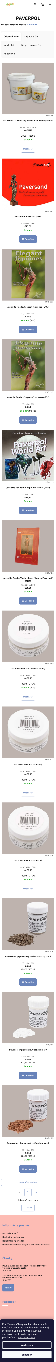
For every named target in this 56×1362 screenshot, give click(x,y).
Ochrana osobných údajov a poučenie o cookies (26, 1244)
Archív (8, 1287)
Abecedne (9, 53)
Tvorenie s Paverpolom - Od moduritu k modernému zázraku (22, 1276)
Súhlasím (27, 1354)
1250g (32, 135)
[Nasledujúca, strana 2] (28, 1192)
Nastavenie (26, 1344)
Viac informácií (26, 1337)
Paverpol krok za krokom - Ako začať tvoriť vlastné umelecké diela (24, 1267)
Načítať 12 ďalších (28, 1182)
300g (23, 135)
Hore (29, 1207)
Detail (26, 148)
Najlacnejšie (31, 36)
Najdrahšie (10, 44)
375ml (32, 683)
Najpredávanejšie (31, 44)
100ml (24, 683)
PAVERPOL (32, 24)
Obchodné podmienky (13, 1237)
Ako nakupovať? (10, 1233)
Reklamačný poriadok (13, 1240)
